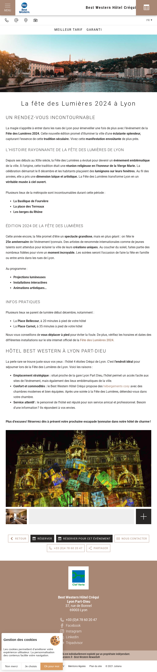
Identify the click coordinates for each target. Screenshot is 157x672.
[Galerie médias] (35, 20)
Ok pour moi (51, 666)
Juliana (118, 666)
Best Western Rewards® (87, 657)
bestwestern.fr (64, 657)
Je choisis (31, 666)
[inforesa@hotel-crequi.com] (16, 20)
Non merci (11, 666)
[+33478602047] (6, 20)
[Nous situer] (26, 20)
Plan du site (95, 666)
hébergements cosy (116, 386)
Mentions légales (77, 666)
